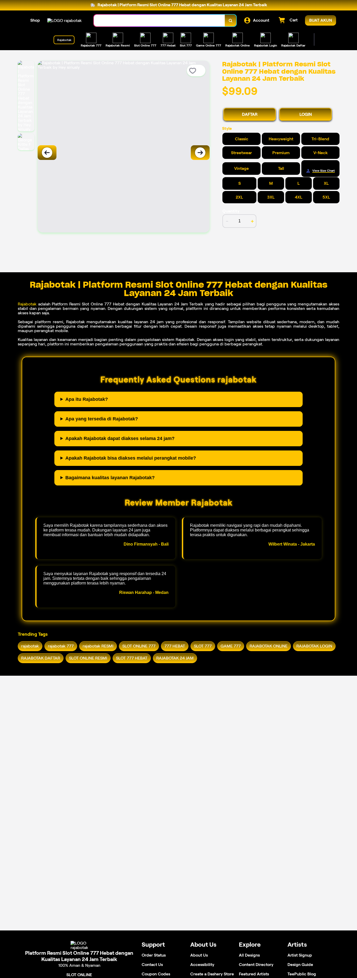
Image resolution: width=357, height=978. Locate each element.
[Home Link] (64, 20)
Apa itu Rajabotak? (86, 399)
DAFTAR (249, 114)
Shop (35, 20)
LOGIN (306, 114)
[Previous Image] (47, 152)
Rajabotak (27, 304)
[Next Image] (200, 152)
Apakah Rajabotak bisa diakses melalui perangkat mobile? (130, 458)
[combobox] (159, 20)
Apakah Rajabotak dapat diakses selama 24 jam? (120, 438)
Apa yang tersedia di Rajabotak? (101, 418)
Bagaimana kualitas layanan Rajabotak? (110, 477)
